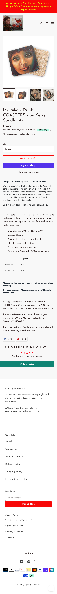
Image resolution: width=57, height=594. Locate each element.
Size (5, 144)
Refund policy (12, 464)
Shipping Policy (13, 472)
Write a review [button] (27, 364)
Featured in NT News (16, 479)
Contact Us (11, 449)
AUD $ (27, 553)
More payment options (28, 172)
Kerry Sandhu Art (32, 585)
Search (9, 441)
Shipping (7, 134)
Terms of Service (14, 457)
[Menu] (52, 23)
